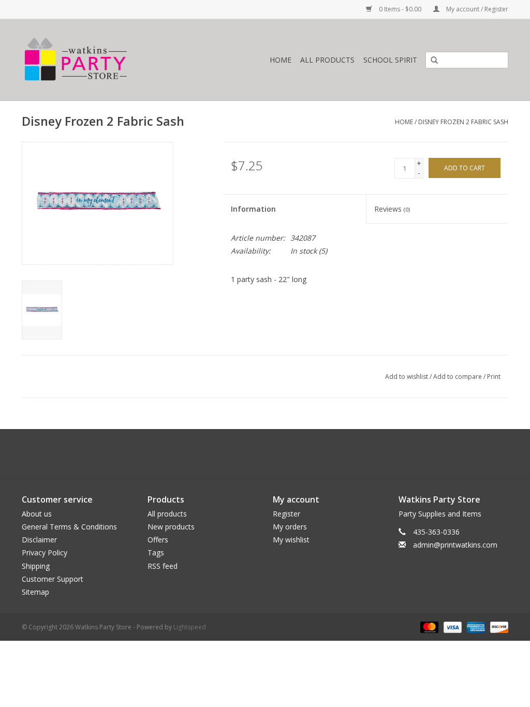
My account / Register (476, 9)
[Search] (430, 60)
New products (171, 527)
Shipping (36, 566)
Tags (156, 552)
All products (167, 514)
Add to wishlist (406, 376)
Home (280, 60)
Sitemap (35, 592)
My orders (290, 527)
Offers (158, 539)
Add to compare (458, 376)
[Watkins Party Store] (105, 60)
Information (253, 209)
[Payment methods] (428, 626)
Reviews (392, 209)
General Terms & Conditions (69, 527)
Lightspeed (189, 627)
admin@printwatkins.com (455, 545)
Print (493, 376)
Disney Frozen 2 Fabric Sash (463, 121)
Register (286, 514)
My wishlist (291, 539)
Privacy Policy (44, 552)
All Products (327, 60)
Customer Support (52, 579)
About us (37, 514)
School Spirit (390, 60)
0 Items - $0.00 (400, 9)
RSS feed (163, 566)
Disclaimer (39, 539)
